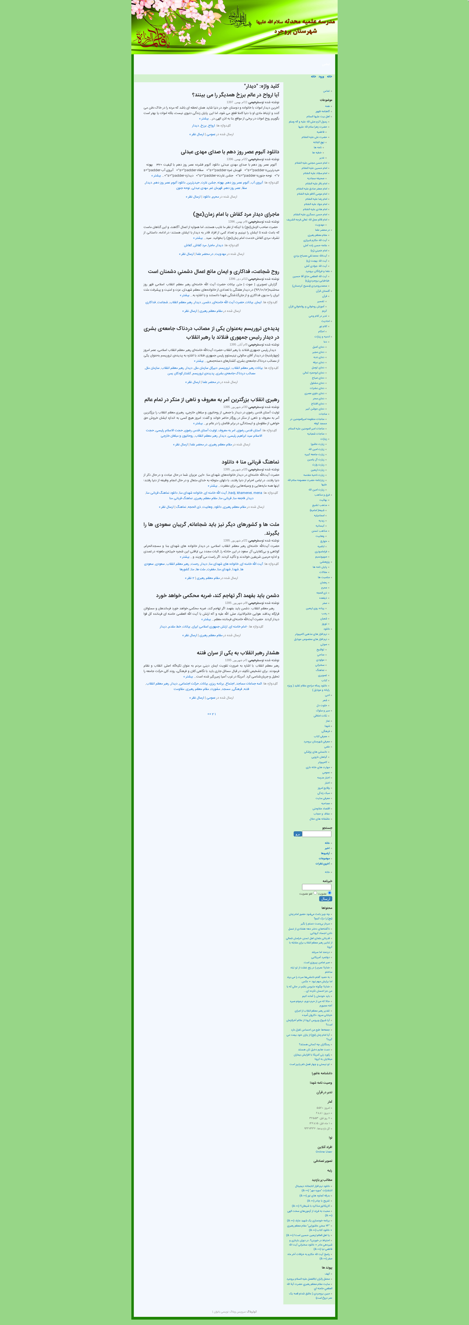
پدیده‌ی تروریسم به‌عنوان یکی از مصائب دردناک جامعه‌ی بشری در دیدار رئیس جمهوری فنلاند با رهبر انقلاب (211, 333)
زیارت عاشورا (317, 444)
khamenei (244, 493)
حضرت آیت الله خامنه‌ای (228, 302)
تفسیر (320, 301)
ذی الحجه (194, 507)
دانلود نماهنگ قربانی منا (162, 493)
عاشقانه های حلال (320, 819)
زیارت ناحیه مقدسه (313, 475)
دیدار (195, 125)
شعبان (323, 619)
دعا (325, 342)
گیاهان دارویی (319, 757)
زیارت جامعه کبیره (314, 454)
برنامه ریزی (217, 683)
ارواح (211, 125)
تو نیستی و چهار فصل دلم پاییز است (310, 1064)
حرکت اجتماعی (189, 683)
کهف (327, 1274)
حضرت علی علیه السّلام (314, 137)
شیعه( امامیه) (317, 510)
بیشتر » (204, 118)
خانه (329, 76)
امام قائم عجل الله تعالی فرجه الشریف (306, 220)
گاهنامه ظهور (323, 111)
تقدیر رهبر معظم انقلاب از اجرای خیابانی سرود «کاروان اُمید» (313, 1013)
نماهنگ (181, 507)
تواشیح (320, 650)
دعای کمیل (318, 347)
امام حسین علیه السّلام (314, 168)
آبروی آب (257, 182)
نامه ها (318, 147)
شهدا (235, 569)
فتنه (246, 689)
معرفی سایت (323, 798)
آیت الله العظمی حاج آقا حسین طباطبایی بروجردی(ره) (311, 278)
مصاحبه (325, 803)
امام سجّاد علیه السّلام (315, 173)
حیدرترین (193, 182)
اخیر (327, 848)
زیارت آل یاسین (315, 460)
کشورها (184, 569)
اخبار (327, 783)
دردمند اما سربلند (321, 952)
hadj (232, 493)
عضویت (322, 894)
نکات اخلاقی (320, 716)
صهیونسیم (321, 557)
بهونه (220, 182)
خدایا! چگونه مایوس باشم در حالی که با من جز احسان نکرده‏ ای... (309, 989)
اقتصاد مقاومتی (321, 809)
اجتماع (230, 683)
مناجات (323, 414)
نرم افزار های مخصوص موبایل (310, 639)
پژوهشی (325, 562)
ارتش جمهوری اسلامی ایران (209, 626)
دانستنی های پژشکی (315, 752)
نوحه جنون (183, 188)
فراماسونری (321, 552)
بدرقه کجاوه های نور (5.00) (315, 1196)
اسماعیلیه (319, 515)
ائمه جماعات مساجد (249, 683)
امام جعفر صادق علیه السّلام (312, 189)
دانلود (206, 196)
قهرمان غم (216, 188)
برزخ (204, 125)
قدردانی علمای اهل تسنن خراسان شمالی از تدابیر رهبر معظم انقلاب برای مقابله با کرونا (309, 942)
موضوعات (324, 859)
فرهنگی (237, 689)
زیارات (324, 439)
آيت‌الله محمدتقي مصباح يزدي (310, 256)
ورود (321, 76)
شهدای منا (224, 569)
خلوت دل (322, 705)
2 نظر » (189, 578)
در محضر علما (204, 254)
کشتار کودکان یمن (179, 373)
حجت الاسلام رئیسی (169, 430)
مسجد (226, 689)
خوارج (324, 541)
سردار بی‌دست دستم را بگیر (315, 924)
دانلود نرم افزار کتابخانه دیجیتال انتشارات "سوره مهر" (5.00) (313, 1188)
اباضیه (321, 546)
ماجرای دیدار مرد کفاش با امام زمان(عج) (236, 214)
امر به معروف (226, 430)
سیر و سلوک (323, 711)
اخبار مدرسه (323, 778)
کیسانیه (320, 526)
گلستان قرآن (323, 291)
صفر (324, 603)
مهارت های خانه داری (318, 767)
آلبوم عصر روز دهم (237, 182)
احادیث (325, 321)
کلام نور (323, 326)
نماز (328, 721)
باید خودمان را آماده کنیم (316, 996)
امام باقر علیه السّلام (316, 184)
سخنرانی (319, 665)
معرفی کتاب (320, 736)
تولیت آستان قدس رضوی (200, 430)
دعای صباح (318, 378)
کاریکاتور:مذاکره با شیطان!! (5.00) (311, 1206)
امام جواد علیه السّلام (315, 204)
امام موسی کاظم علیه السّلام (312, 194)
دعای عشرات (317, 388)
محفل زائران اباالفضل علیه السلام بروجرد (308, 1279)
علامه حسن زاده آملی (315, 245)
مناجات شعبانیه (315, 434)
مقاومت (179, 689)
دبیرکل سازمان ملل (205, 368)
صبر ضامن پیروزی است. (316, 963)
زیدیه (321, 521)
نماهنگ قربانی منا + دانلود (250, 462)
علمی (327, 747)
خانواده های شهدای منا (224, 564)
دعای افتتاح (317, 404)
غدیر (321, 158)
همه (327, 106)
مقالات (323, 572)
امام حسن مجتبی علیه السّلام (311, 163)
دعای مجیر (318, 352)
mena (257, 493)
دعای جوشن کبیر (315, 409)
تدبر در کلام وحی (318, 316)
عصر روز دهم (232, 188)
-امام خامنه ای (238, 626)
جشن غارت (208, 182)
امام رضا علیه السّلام (316, 199)
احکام (321, 331)
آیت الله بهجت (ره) (316, 261)
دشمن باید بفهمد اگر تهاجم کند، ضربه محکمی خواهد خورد (217, 596)
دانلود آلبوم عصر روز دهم (169, 182)
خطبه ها (317, 153)
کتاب (324, 681)
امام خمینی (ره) (319, 251)
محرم (215, 196)
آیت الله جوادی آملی (316, 266)
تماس (325, 64)
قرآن (324, 296)
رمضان (323, 583)
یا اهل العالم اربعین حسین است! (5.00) (308, 1235)
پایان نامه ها (320, 567)
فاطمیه (320, 132)
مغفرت (211, 569)
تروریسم (224, 368)
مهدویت (220, 254)
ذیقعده (323, 598)
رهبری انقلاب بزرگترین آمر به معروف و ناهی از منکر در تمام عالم (211, 400)
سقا (244, 188)
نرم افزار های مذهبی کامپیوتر (311, 634)
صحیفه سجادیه (315, 178)
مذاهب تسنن (319, 531)
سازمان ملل (152, 368)
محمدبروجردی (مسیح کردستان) (309, 286)
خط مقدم (174, 626)
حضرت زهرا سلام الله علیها (312, 127)
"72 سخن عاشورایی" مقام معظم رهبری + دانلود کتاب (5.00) (309, 1228)
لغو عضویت (305, 894)
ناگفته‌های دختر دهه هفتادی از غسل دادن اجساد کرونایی (310, 931)
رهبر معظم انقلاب (181, 302)
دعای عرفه (318, 362)
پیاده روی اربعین (315, 608)
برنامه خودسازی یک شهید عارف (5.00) (308, 1221)
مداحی (320, 655)
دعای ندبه (318, 357)
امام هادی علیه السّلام (315, 209)
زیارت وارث (318, 465)
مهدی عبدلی (200, 188)
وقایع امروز (324, 788)
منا (192, 569)
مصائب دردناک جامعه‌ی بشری (235, 373)
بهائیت (323, 500)
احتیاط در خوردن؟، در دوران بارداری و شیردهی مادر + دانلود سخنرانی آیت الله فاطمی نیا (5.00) (310, 1244)
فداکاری (150, 302)
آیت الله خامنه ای (215, 493)
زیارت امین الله (316, 449)
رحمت (195, 564)
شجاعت (162, 302)
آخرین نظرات (323, 864)
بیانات (249, 302)
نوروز (324, 624)
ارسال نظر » (196, 134)
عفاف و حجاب (322, 814)
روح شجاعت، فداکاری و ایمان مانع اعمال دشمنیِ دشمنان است (213, 272)
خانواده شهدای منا (190, 493)
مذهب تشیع (319, 505)
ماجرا (211, 245)
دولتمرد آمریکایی (320, 957)
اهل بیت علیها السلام (318, 117)
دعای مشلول (317, 383)
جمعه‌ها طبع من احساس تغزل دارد (310, 1030)
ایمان (258, 302)
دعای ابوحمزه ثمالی (313, 373)
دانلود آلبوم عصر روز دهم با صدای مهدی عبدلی (230, 152)
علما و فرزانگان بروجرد (318, 271)
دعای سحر (318, 399)
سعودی (160, 564)
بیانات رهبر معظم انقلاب (247, 368)
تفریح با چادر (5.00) (318, 1201)
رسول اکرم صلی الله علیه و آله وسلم (308, 122)
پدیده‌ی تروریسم (203, 373)
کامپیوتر (322, 762)
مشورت (215, 689)
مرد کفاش (200, 245)
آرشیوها (325, 853)
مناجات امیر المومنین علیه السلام (306, 429)
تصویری (322, 675)
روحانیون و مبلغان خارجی (177, 436)
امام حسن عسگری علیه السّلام (310, 215)
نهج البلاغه (318, 142)
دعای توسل (318, 368)
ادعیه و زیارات (322, 337)
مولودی (320, 660)
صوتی (324, 644)
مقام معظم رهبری (211, 311)
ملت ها (200, 569)
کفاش (188, 245)
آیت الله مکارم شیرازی (315, 240)
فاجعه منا (239, 498)
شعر (325, 700)
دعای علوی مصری (314, 393)
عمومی (211, 134)
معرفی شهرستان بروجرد (317, 742)
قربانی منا (225, 498)
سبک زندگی (324, 793)
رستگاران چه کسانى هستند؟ (314, 1044)
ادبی (327, 695)
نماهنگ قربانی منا (181, 498)
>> (209, 714)
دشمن (206, 302)
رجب (324, 613)
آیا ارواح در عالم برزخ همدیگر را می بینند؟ (235, 95)
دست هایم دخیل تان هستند (314, 1050)
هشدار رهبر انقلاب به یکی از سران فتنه (238, 653)
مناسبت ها (324, 577)
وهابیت (207, 507)
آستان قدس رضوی (249, 430)
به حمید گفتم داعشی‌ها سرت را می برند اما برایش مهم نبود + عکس (309, 979)
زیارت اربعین (317, 470)
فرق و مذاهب (322, 495)
